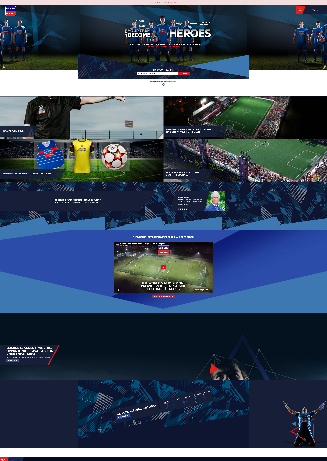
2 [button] (180, 209)
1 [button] (178, 209)
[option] (197, 200)
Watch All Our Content (163, 296)
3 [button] (182, 209)
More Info (12, 361)
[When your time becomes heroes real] (162, 65)
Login (317, 10)
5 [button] (186, 209)
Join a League (124, 416)
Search (184, 73)
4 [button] (184, 209)
